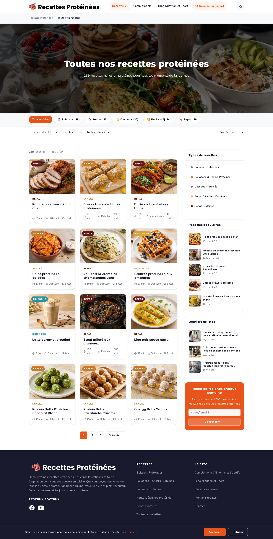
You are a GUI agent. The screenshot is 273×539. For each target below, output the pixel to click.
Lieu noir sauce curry (151, 339)
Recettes (118, 6)
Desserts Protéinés (206, 186)
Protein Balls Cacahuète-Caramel (100, 411)
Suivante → (116, 435)
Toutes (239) (40, 119)
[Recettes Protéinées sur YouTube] (41, 508)
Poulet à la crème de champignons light (100, 276)
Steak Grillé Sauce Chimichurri (214, 268)
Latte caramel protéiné (51, 339)
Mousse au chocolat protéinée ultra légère (221, 252)
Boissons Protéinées (207, 167)
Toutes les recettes (148, 514)
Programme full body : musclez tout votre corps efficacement (218, 364)
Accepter (215, 532)
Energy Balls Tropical (152, 409)
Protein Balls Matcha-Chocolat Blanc (50, 411)
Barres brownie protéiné (218, 283)
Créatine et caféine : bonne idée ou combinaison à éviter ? (221, 349)
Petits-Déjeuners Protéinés (211, 196)
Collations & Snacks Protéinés (212, 177)
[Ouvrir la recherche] (240, 6)
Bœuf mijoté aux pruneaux (96, 341)
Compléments (142, 6)
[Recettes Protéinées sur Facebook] (32, 508)
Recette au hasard (211, 6)
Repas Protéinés (204, 206)
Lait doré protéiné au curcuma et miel (221, 298)
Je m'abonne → (214, 422)
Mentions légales (206, 498)
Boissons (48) (68, 119)
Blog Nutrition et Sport (173, 6)
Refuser (238, 532)
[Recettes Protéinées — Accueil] (64, 7)
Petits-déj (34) (159, 119)
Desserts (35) (127, 119)
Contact (200, 506)
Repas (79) (188, 119)
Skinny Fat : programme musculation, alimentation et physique (220, 334)
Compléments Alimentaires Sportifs (217, 472)
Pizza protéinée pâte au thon (220, 237)
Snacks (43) (98, 119)
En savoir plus (129, 532)
